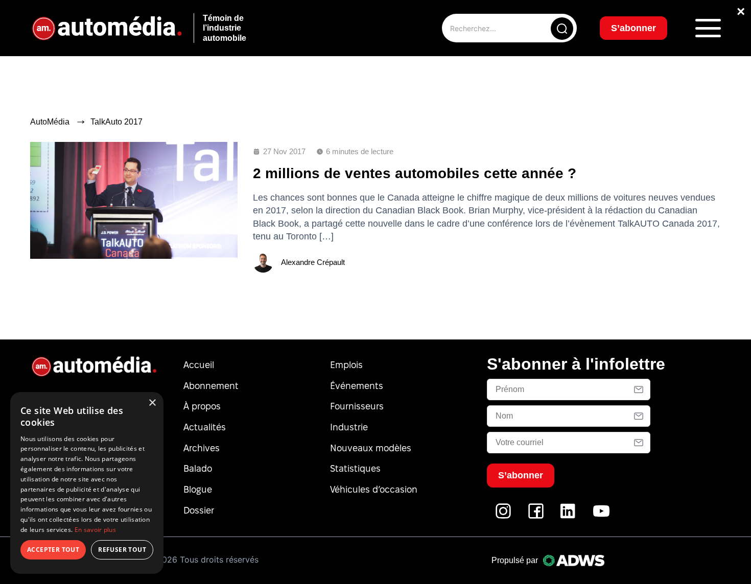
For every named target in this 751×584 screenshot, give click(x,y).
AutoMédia (49, 121)
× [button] (152, 403)
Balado (197, 468)
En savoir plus (95, 529)
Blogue (197, 489)
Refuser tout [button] (122, 549)
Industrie (349, 427)
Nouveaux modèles (370, 448)
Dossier (198, 510)
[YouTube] (601, 516)
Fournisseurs (357, 406)
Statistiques (355, 468)
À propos (202, 406)
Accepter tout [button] (53, 549)
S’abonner (633, 28)
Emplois (346, 365)
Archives (201, 448)
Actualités (204, 427)
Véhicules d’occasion (373, 489)
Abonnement (211, 386)
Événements (356, 386)
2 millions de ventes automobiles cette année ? (414, 173)
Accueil (198, 365)
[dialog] (86, 483)
